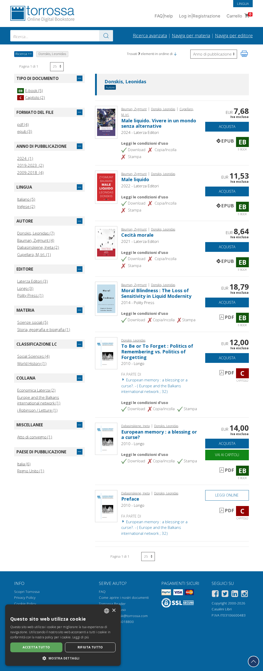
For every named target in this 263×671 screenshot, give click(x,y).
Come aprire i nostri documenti (124, 597)
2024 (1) (25, 158)
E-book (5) (30, 90)
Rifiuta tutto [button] (90, 647)
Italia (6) (24, 463)
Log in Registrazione (199, 16)
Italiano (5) (26, 199)
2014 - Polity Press (137, 302)
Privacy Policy (24, 597)
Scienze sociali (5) (32, 322)
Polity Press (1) (30, 295)
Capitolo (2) (32, 97)
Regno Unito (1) (30, 470)
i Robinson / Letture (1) (37, 410)
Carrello (239, 15)
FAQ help (164, 16)
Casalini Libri (222, 609)
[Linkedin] (234, 594)
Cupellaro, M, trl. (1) (34, 254)
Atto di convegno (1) (34, 436)
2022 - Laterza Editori (140, 185)
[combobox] (61, 35)
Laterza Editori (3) (32, 281)
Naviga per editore (234, 35)
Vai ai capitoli (227, 454)
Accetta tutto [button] (36, 647)
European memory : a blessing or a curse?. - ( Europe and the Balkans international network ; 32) (154, 385)
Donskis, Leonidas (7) (35, 233)
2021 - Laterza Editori (140, 241)
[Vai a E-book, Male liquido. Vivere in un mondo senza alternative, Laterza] (106, 121)
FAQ (102, 591)
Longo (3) (25, 288)
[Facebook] (215, 594)
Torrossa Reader (112, 603)
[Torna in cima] (253, 661)
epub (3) (24, 131)
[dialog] (63, 635)
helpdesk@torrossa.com (128, 615)
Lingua (243, 3)
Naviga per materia (191, 35)
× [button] (114, 610)
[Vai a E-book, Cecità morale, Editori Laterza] (106, 242)
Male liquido (135, 179)
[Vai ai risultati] (106, 35)
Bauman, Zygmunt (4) (35, 240)
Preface (130, 499)
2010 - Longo (132, 363)
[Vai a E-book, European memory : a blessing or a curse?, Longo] (106, 438)
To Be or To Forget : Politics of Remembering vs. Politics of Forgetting (157, 351)
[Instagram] (244, 594)
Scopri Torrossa (27, 591)
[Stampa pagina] (244, 54)
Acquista (227, 126)
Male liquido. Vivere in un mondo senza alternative (158, 123)
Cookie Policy (25, 603)
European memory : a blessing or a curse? (159, 434)
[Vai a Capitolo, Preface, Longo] (106, 505)
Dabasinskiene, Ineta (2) (38, 247)
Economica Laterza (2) (36, 390)
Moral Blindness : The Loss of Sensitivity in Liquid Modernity (156, 293)
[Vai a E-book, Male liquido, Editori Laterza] (106, 186)
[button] (175, 53)
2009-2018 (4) (30, 172)
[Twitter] (225, 594)
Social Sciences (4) (33, 356)
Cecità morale (137, 235)
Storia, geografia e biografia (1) (43, 329)
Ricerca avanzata (150, 35)
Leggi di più (80, 637)
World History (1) (31, 363)
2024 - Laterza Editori (140, 132)
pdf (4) (23, 124)
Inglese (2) (26, 206)
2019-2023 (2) (30, 165)
